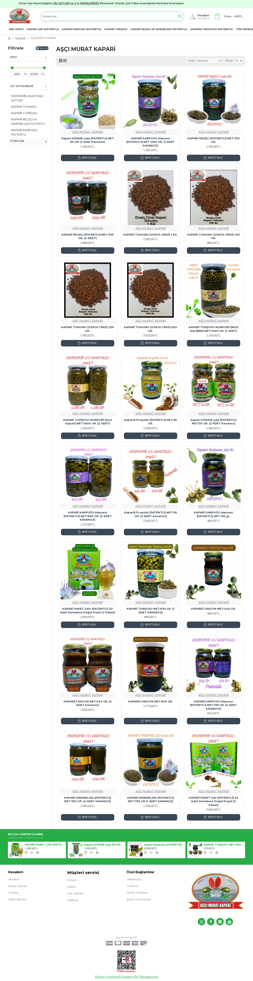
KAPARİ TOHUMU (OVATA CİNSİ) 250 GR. (87, 329)
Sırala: (192, 60)
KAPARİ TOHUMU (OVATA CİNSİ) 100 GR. (213, 236)
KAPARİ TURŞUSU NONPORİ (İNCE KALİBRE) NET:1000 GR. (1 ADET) (213, 329)
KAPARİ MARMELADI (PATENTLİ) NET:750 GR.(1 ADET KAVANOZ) (150, 799)
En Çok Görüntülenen (25, 834)
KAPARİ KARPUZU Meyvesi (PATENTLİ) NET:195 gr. (213, 514)
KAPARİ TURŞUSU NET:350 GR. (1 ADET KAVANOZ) (224, 844)
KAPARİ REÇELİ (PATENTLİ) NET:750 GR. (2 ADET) (87, 236)
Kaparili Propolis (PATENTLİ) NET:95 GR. (150, 421)
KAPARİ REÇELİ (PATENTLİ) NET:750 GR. (213, 140)
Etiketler (17, 141)
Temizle (43, 48)
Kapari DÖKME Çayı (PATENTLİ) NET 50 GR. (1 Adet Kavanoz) (87, 140)
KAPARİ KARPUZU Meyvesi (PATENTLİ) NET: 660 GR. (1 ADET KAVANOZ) (150, 142)
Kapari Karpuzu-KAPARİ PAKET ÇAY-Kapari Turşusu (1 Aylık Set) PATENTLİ (164, 844)
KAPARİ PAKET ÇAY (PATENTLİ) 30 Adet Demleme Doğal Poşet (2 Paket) (213, 801)
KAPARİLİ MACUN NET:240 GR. (213, 608)
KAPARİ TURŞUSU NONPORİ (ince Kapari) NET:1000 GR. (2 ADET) (87, 421)
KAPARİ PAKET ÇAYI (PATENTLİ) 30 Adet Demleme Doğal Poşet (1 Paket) (87, 610)
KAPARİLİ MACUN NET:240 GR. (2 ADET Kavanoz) (88, 703)
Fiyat (13, 57)
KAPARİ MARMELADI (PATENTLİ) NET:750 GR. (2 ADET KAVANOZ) (87, 799)
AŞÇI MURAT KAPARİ (87, 132)
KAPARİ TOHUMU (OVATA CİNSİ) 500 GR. (150, 329)
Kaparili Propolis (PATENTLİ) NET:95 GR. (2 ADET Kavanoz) (150, 514)
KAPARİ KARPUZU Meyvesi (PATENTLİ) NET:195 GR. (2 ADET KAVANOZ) (213, 705)
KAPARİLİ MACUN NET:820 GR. (150, 701)
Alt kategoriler (21, 86)
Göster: (229, 60)
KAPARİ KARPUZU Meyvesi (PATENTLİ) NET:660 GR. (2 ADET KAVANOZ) (88, 516)
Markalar (20, 38)
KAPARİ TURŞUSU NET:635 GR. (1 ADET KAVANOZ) (150, 610)
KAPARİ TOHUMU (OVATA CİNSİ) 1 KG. (150, 234)
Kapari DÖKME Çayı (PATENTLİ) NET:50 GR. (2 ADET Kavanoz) (213, 421)
